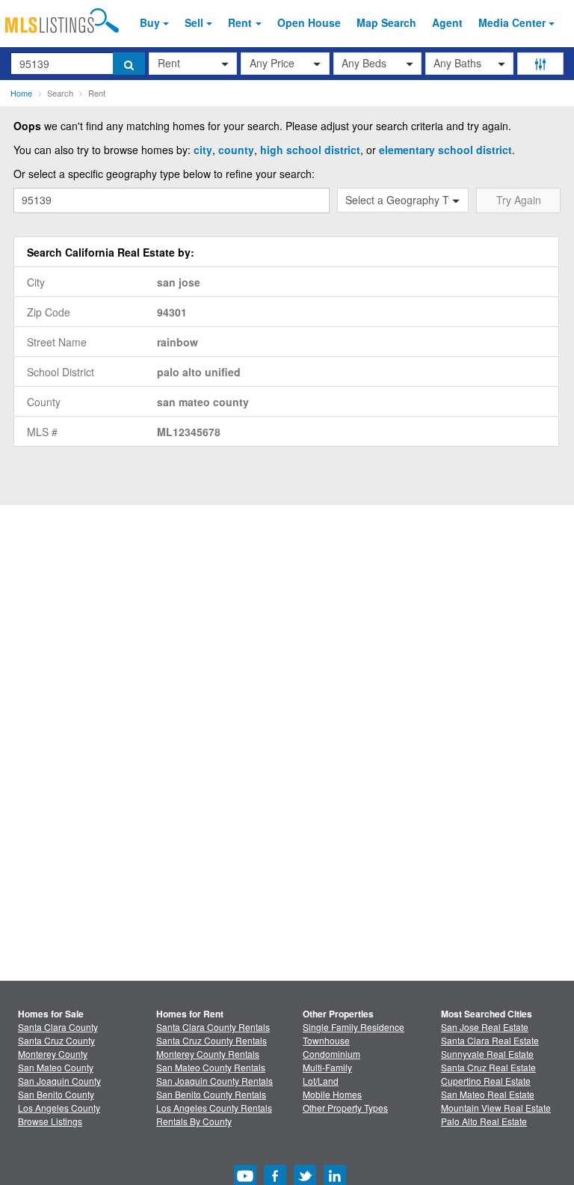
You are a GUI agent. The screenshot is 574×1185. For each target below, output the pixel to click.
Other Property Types (345, 1107)
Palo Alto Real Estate (484, 1121)
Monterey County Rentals (207, 1053)
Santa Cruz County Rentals (211, 1040)
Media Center (512, 22)
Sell (194, 22)
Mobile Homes (332, 1094)
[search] (129, 63)
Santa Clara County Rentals (213, 1026)
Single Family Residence (353, 1026)
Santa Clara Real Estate (490, 1040)
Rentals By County (194, 1121)
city (203, 149)
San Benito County (56, 1094)
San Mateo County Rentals (210, 1067)
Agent (447, 22)
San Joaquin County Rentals (214, 1080)
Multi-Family (327, 1067)
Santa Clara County (58, 1026)
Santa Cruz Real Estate (488, 1067)
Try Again (518, 199)
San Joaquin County (59, 1080)
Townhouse (326, 1040)
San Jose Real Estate (484, 1026)
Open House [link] (309, 22)
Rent (240, 22)
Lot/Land (321, 1080)
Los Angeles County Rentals (214, 1107)
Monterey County (52, 1053)
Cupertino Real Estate (486, 1080)
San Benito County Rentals (211, 1094)
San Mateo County (55, 1067)
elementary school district (445, 149)
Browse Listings (50, 1121)
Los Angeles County (59, 1107)
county (236, 149)
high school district (310, 149)
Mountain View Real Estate (496, 1107)
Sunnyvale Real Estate (487, 1053)
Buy (150, 22)
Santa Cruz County (56, 1040)
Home (21, 93)
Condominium (331, 1053)
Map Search (386, 22)
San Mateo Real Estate (487, 1094)
